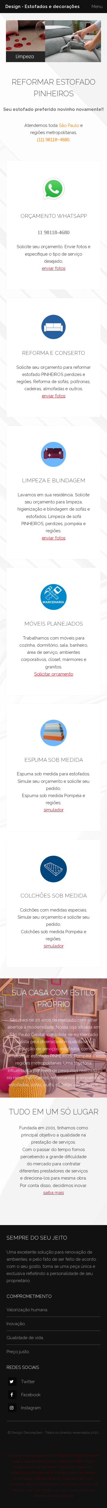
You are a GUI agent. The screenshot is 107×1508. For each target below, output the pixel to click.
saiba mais (53, 1192)
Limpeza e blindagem (53, 480)
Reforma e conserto (53, 353)
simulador (54, 809)
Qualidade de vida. (25, 1337)
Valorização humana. (27, 1309)
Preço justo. (18, 1351)
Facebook (31, 1394)
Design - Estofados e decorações (42, 6)
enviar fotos (53, 268)
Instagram (31, 1407)
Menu (97, 6)
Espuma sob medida (53, 760)
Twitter (28, 1381)
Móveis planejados (53, 624)
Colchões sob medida (54, 895)
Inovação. (16, 1323)
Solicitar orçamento (53, 673)
